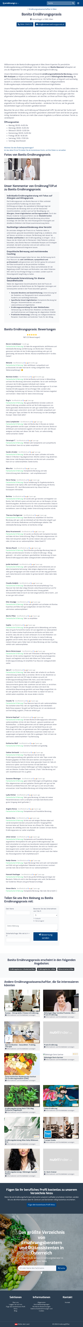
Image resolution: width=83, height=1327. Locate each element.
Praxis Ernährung (50, 1045)
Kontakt (67, 1302)
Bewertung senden (46, 936)
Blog (15, 1311)
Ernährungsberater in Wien (46, 969)
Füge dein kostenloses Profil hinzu (41, 1205)
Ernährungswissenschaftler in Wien (43, 9)
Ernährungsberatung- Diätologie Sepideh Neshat (21, 1173)
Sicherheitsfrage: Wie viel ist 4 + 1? (18, 934)
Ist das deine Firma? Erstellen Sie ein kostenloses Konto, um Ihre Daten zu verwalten (35, 150)
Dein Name (10, 909)
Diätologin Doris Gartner (53, 1058)
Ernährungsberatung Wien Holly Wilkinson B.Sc (21, 1141)
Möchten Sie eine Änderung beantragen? (19, 148)
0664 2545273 (26, 24)
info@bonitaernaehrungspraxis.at (51, 24)
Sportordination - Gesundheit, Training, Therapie (20, 1046)
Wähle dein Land (23, 1324)
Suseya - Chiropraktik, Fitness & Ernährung (21, 1013)
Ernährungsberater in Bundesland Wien (22, 969)
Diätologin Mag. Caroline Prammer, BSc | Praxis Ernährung (59, 1014)
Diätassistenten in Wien (65, 969)
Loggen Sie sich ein (15, 1304)
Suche (62, 1268)
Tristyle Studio (50, 1140)
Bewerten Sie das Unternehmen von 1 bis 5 (44, 910)
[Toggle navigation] (78, 3)
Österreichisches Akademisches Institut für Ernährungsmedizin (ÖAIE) (20, 1078)
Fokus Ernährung (50, 1108)
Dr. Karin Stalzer (50, 1172)
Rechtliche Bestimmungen (41, 1307)
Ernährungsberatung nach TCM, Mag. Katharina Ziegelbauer (19, 1109)
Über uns (16, 1302)
